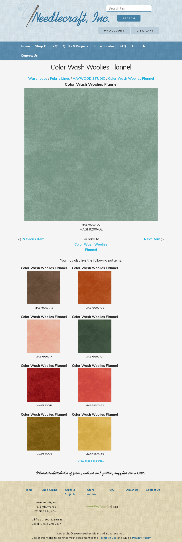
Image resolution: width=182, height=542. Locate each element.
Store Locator (103, 46)
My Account (114, 30)
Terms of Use (108, 537)
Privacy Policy (141, 537)
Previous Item (33, 239)
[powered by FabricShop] (101, 507)
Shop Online (49, 489)
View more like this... (91, 460)
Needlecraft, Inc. (64, 15)
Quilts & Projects (75, 46)
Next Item (152, 239)
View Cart (145, 30)
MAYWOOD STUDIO (89, 78)
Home (25, 46)
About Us (138, 46)
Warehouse (37, 78)
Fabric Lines (60, 78)
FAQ (123, 46)
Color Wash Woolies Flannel (131, 78)
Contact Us (29, 56)
